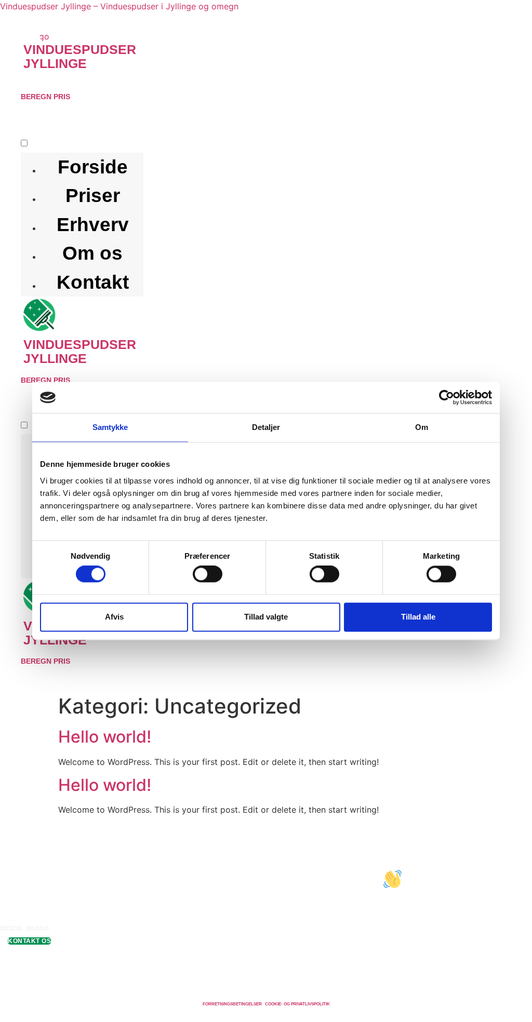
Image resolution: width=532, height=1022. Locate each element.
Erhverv (93, 224)
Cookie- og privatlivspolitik (297, 1004)
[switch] (207, 574)
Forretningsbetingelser (232, 1004)
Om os (92, 253)
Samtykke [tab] (110, 427)
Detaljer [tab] (266, 427)
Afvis (114, 616)
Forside (93, 167)
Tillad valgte (266, 616)
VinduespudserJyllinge (79, 56)
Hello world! (104, 737)
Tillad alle (418, 616)
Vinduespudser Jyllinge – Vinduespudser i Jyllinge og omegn (119, 6)
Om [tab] (421, 427)
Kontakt (93, 282)
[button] (141, 84)
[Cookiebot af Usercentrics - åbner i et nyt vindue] (446, 397)
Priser (92, 195)
